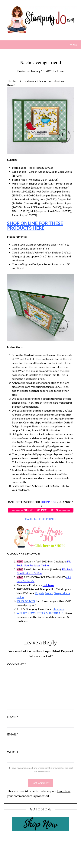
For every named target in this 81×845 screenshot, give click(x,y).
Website (13, 752)
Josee (60, 71)
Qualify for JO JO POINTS (40, 519)
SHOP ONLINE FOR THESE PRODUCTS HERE (35, 225)
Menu (73, 44)
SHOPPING (47, 502)
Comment (16, 664)
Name (12, 716)
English (39, 593)
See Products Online (36, 565)
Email (12, 734)
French (49, 593)
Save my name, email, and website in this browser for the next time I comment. (42, 769)
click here (48, 585)
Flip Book (67, 569)
